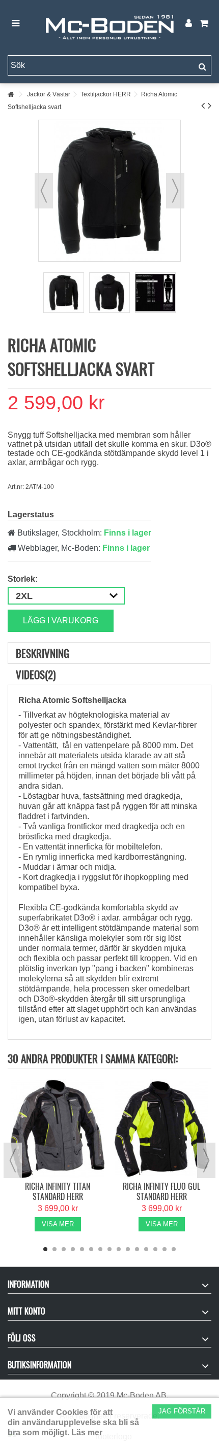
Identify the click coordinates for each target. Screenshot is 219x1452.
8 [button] (109, 1249)
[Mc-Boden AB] (109, 24)
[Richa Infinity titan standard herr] (57, 1129)
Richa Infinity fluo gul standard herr (161, 1191)
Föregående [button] (44, 190)
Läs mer (86, 1432)
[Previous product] (203, 105)
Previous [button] (13, 1160)
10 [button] (128, 1249)
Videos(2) (36, 674)
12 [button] (146, 1249)
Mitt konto (26, 1311)
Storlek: (24, 579)
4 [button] (73, 1249)
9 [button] (119, 1249)
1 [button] (45, 1249)
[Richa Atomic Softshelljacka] (64, 292)
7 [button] (100, 1249)
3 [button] (64, 1249)
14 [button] (164, 1249)
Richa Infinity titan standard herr (57, 1191)
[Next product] (209, 105)
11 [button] (137, 1249)
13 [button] (155, 1249)
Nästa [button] (175, 190)
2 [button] (54, 1249)
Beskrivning (42, 653)
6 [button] (91, 1249)
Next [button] (206, 1160)
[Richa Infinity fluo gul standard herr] (161, 1129)
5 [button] (82, 1249)
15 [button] (174, 1249)
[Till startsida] (11, 94)
